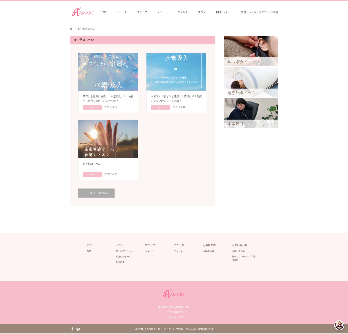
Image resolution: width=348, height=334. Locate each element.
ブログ (202, 12)
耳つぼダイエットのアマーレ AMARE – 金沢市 (169, 329)
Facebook (72, 329)
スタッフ (142, 12)
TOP (104, 12)
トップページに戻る (96, 193)
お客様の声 (208, 251)
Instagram (78, 329)
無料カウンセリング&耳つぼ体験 (259, 12)
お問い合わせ (223, 12)
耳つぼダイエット (124, 251)
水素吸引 (120, 262)
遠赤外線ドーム (123, 256)
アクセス (183, 12)
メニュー (162, 12)
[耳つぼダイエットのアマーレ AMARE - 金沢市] (83, 12)
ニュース (122, 12)
